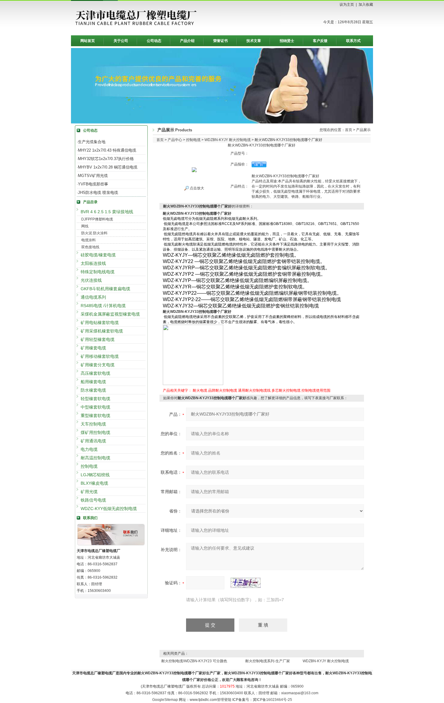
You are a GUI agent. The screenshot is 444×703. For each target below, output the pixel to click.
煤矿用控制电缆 (95, 432)
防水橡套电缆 (93, 390)
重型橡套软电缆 (95, 415)
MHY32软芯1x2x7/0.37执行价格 (106, 158)
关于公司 (121, 41)
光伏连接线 (91, 280)
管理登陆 (224, 700)
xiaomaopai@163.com (299, 693)
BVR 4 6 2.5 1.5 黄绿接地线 (107, 211)
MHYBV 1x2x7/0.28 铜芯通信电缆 (107, 167)
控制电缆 (89, 466)
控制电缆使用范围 (315, 390)
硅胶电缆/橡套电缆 (98, 254)
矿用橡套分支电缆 (97, 364)
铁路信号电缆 (93, 500)
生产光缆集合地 (91, 142)
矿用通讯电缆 (93, 440)
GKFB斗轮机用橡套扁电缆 (105, 288)
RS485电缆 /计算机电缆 (103, 305)
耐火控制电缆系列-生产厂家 (267, 661)
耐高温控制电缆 (95, 457)
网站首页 (87, 41)
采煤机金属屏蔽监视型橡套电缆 (110, 314)
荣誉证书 (220, 41)
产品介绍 (187, 41)
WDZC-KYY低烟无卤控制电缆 (109, 508)
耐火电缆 (200, 390)
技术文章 (253, 41)
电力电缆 (89, 449)
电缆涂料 (88, 240)
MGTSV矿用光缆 (93, 175)
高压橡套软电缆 (95, 373)
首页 (348, 130)
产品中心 (175, 140)
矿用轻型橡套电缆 (97, 339)
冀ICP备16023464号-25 (272, 700)
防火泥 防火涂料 (94, 233)
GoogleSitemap (165, 700)
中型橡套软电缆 (95, 407)
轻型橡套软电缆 (95, 398)
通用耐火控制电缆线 (254, 390)
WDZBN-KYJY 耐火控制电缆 (227, 140)
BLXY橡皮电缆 (94, 483)
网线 (84, 226)
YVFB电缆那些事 (93, 184)
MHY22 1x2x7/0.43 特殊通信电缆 (107, 150)
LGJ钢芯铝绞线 (95, 474)
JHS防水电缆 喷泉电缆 (98, 192)
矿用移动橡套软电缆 (100, 356)
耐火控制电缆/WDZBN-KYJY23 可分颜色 (194, 661)
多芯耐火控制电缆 (286, 390)
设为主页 (346, 4)
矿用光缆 (89, 491)
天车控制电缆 (93, 424)
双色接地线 (90, 247)
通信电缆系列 (93, 297)
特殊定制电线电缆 (97, 271)
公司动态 (154, 41)
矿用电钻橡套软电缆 (100, 322)
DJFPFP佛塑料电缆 (97, 219)
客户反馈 (320, 41)
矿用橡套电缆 (93, 347)
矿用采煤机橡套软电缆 (102, 331)
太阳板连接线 (93, 263)
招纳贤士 (287, 41)
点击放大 (196, 188)
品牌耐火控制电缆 (222, 390)
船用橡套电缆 (93, 381)
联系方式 (353, 41)
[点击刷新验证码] (245, 583)
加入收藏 (366, 4)
